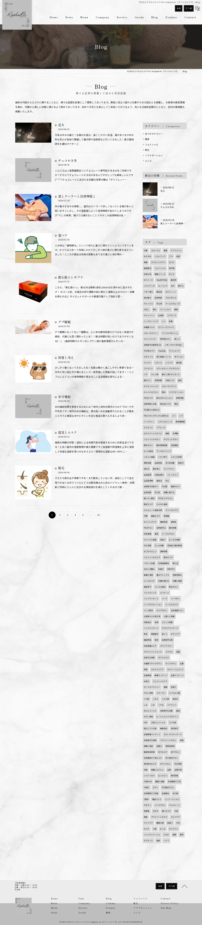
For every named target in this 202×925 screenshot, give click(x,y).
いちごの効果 (176, 457)
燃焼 (145, 669)
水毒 (145, 250)
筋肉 (156, 640)
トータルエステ (171, 604)
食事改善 (163, 551)
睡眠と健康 (159, 781)
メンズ (148, 160)
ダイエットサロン (171, 439)
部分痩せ (147, 297)
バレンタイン (172, 474)
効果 (178, 256)
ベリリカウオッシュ (170, 333)
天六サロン (175, 752)
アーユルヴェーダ (172, 303)
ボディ (155, 787)
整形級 (179, 362)
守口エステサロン (165, 498)
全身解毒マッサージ (152, 734)
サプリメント (176, 250)
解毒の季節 (148, 575)
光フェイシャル (150, 710)
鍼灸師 (173, 280)
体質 (145, 769)
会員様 (161, 315)
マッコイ (147, 362)
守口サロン (148, 527)
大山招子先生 (161, 280)
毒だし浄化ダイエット (171, 374)
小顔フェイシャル (158, 722)
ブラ (171, 256)
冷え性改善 (169, 463)
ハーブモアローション (153, 604)
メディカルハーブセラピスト (168, 368)
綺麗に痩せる (169, 492)
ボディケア (175, 634)
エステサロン (161, 610)
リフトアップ (149, 286)
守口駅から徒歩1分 (151, 409)
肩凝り (170, 823)
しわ (153, 704)
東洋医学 (174, 728)
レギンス (158, 362)
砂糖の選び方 (163, 581)
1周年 (146, 799)
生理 (169, 769)
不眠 (145, 516)
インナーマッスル (172, 799)
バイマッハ (171, 704)
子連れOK (148, 781)
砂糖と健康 (177, 581)
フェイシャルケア (160, 681)
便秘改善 (147, 463)
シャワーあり (149, 775)
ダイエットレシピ (151, 386)
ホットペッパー (150, 339)
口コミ (171, 262)
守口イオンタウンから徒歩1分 (156, 415)
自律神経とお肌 (150, 404)
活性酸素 (174, 445)
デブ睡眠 (64, 322)
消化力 (146, 468)
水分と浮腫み (149, 569)
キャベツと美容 (150, 539)
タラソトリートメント (153, 651)
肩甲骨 (171, 268)
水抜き (146, 681)
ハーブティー (149, 421)
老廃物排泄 (169, 746)
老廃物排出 (177, 575)
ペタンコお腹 (149, 563)
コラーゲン (160, 693)
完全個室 (147, 533)
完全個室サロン (177, 610)
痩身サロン (175, 486)
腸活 (178, 710)
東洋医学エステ (150, 764)
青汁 (154, 309)
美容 (156, 533)
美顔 (145, 817)
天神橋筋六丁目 (174, 781)
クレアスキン (169, 468)
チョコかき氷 (67, 160)
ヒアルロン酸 (174, 693)
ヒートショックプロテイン (167, 716)
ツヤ (145, 374)
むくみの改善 (174, 539)
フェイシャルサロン (152, 439)
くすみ (161, 704)
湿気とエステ (67, 432)
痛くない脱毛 (149, 498)
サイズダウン (170, 663)
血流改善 (147, 492)
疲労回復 (174, 775)
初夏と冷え (66, 357)
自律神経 (158, 297)
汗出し (146, 309)
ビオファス (148, 356)
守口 (178, 823)
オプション (178, 356)
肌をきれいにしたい (164, 398)
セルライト (173, 828)
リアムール (160, 427)
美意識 (146, 811)
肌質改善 (180, 398)
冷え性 (157, 492)
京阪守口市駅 (149, 657)
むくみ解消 (148, 451)
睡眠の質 (160, 823)
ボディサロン (165, 764)
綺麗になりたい (157, 769)
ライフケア (148, 823)
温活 (180, 380)
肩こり (177, 339)
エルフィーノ (170, 291)
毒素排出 (163, 728)
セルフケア (175, 817)
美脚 (174, 834)
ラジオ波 (172, 722)
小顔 (154, 828)
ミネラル (169, 651)
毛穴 (172, 286)
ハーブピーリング (151, 321)
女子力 (155, 811)
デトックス (148, 303)
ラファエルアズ (171, 510)
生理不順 (178, 769)
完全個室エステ (150, 645)
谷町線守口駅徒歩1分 (152, 345)
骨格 (182, 740)
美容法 (159, 480)
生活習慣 (147, 474)
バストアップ (160, 256)
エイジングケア (150, 522)
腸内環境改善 (161, 445)
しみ (145, 704)
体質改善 (158, 380)
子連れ (146, 787)
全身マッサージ (177, 675)
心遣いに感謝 (169, 616)
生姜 (182, 663)
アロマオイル (170, 297)
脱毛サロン (148, 445)
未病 (156, 622)
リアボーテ (171, 315)
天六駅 (175, 793)
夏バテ (63, 235)
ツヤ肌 (146, 699)
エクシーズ (148, 280)
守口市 (159, 303)
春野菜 (173, 522)
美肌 (158, 840)
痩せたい (147, 380)
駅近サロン (173, 586)
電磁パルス (156, 799)
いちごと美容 (149, 457)
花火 (61, 125)
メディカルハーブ (165, 421)
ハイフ (166, 840)
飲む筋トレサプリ (70, 277)
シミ (174, 415)
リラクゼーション (154, 155)
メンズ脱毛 (148, 610)
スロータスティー (151, 333)
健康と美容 (148, 746)
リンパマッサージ (151, 598)
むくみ (162, 828)
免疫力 (181, 463)
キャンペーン (149, 315)
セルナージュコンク (175, 669)
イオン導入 (148, 291)
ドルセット (148, 427)
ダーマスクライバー (152, 687)
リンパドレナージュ (152, 834)
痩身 (147, 139)
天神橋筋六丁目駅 (151, 793)
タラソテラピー (166, 645)
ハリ (163, 321)
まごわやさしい (150, 551)
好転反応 (147, 622)
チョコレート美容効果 (153, 510)
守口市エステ (149, 350)
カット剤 (154, 374)
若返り (163, 539)
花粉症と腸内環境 (174, 545)
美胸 (145, 262)
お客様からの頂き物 (152, 616)
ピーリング (162, 286)
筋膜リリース (160, 274)
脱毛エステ (168, 557)
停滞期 (166, 516)
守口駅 (164, 486)
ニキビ (155, 699)
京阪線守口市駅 (150, 740)
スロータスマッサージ (173, 734)
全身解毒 (147, 675)
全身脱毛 (165, 793)
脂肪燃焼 (147, 640)
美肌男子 (147, 586)
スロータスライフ (169, 386)
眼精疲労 (154, 634)
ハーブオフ (175, 598)
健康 (165, 687)
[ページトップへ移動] (185, 886)
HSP (145, 722)
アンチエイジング (163, 451)
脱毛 (61, 468)
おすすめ (147, 256)
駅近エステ (148, 504)
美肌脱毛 (147, 268)
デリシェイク (174, 350)
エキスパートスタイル (153, 433)
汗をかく (147, 805)
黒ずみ (181, 286)
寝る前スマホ (165, 404)
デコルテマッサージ (170, 628)
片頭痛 (175, 433)
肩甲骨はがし (165, 339)
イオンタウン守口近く (174, 345)
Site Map (166, 907)
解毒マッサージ (161, 675)
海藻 (178, 651)
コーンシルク (165, 309)
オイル (171, 274)
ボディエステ (163, 657)
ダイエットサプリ (158, 262)
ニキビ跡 (165, 699)
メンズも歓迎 (160, 586)
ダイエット (148, 840)
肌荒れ (175, 699)
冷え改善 (147, 545)
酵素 (176, 309)
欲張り (173, 687)
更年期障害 (180, 421)
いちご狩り (162, 457)
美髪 (167, 433)
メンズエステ (149, 581)
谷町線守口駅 (167, 640)
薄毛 (145, 634)
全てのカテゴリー (154, 133)
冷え (167, 480)
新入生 (175, 563)
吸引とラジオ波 (150, 728)
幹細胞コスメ (149, 327)
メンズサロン (160, 805)
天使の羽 (147, 274)
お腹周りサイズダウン (153, 663)
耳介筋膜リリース (163, 356)
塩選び (159, 746)
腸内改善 (172, 527)
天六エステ (162, 752)
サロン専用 (148, 693)
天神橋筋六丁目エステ (153, 758)
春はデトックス (162, 575)
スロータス (155, 250)
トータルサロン (168, 533)
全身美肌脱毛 (163, 563)
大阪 (176, 811)
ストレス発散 (167, 622)
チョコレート (174, 805)
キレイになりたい (151, 392)
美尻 (181, 834)
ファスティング (150, 592)
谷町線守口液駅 (166, 710)
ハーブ (164, 598)
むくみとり (162, 775)
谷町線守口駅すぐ (151, 486)
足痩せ (161, 569)
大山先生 (161, 350)
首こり (164, 634)
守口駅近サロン (168, 787)
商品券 (159, 291)
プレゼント (148, 368)
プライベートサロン (168, 740)
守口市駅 (178, 764)
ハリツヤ (169, 362)
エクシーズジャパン (166, 327)
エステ (146, 828)
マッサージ (164, 592)
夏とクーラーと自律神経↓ (77, 196)
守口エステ (148, 398)
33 (98, 514)
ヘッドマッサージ (151, 628)
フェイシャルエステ (152, 557)
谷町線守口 (160, 527)
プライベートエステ (159, 817)
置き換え (156, 468)
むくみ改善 (159, 545)
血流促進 (158, 463)
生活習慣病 (148, 480)
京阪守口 (170, 569)
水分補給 (64, 396)
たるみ (166, 834)
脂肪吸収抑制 (149, 752)
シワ (181, 415)
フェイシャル (151, 144)
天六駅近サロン (171, 758)
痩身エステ (155, 516)
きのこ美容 (148, 716)
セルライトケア (157, 669)
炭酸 (170, 321)
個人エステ (166, 811)
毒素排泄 (163, 522)
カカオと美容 (161, 504)
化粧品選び (159, 474)
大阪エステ (169, 380)
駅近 (176, 404)
